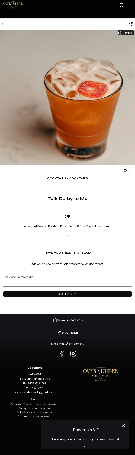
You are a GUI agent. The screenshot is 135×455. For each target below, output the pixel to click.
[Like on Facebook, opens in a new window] (62, 354)
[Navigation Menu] (130, 5)
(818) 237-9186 (34, 387)
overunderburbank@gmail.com (34, 392)
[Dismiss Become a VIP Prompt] (123, 425)
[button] (4, 23)
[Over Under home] (18, 5)
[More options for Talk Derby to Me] (125, 170)
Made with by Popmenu (43, 343)
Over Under (100, 374)
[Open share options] (131, 23)
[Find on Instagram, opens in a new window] (73, 354)
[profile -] (121, 5)
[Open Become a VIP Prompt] (85, 446)
